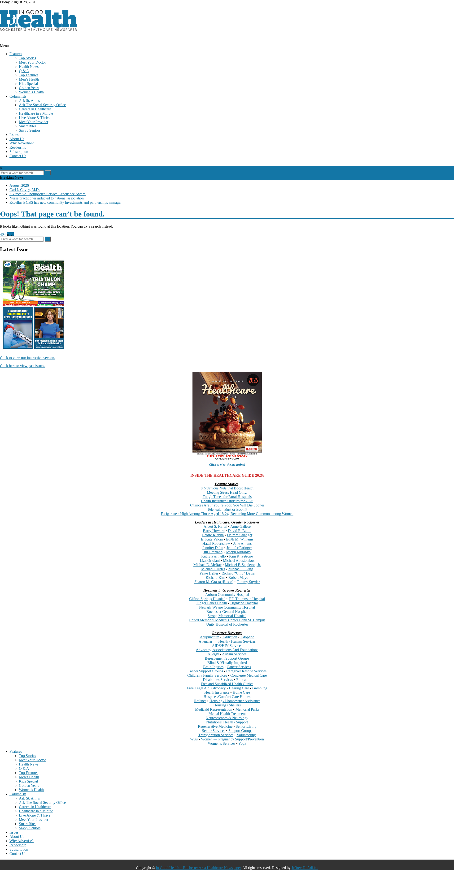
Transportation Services (215, 735)
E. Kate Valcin (212, 539)
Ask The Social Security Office (42, 105)
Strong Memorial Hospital (227, 616)
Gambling (259, 688)
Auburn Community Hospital (227, 595)
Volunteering (246, 735)
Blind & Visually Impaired (227, 663)
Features (15, 54)
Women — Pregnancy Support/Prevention (232, 739)
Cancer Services (239, 667)
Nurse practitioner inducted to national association (46, 198)
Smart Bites (27, 126)
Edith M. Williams (239, 539)
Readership (17, 147)
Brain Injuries (213, 667)
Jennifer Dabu (212, 548)
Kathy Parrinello (213, 556)
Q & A (24, 71)
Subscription (18, 152)
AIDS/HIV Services (227, 646)
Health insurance (216, 692)
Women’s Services (221, 743)
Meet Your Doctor (32, 62)
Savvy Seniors (29, 130)
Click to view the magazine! (227, 464)
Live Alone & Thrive (34, 118)
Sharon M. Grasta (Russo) (213, 582)
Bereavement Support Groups (227, 658)
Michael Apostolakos (238, 560)
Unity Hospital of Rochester (227, 624)
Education (243, 680)
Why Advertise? (21, 143)
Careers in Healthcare (35, 109)
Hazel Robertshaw (216, 543)
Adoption (247, 637)
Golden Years (29, 88)
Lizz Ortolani (210, 560)
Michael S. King (240, 569)
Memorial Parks (247, 709)
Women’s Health (31, 92)
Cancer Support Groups (205, 671)
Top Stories (27, 58)
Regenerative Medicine (215, 726)
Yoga (242, 743)
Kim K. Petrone (241, 556)
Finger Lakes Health (211, 603)
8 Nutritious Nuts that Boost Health (227, 488)
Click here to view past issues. (22, 366)
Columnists (17, 96)
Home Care (241, 692)
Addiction (229, 637)
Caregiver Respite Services (246, 671)
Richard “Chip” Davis (238, 573)
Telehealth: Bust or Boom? (227, 509)
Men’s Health (29, 79)
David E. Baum (239, 531)
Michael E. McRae (207, 565)
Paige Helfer (209, 573)
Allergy (213, 654)
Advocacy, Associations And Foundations (227, 650)
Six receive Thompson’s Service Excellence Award (47, 194)
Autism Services (234, 654)
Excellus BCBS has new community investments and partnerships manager (65, 202)
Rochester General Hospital (227, 612)
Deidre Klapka (213, 535)
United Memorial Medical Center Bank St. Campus (227, 620)
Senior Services (213, 731)
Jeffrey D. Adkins (305, 868)
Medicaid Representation (213, 709)
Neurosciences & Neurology (227, 718)
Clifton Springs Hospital (207, 599)
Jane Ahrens (242, 543)
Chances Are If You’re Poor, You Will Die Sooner (227, 505)
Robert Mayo (238, 577)
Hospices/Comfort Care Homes (227, 697)
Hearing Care (239, 688)
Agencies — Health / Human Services (227, 641)
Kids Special (28, 84)
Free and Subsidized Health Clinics (227, 684)
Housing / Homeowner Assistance (235, 701)
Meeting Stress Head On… (227, 492)
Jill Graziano (213, 552)
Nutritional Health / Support (227, 722)
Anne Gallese (240, 526)
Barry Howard (214, 531)
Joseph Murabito (238, 552)
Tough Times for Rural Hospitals (227, 497)
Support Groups (240, 731)
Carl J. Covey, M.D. (24, 190)
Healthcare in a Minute (36, 113)
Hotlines (200, 701)
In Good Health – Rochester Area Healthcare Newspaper (198, 868)
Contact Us (17, 156)
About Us (16, 139)
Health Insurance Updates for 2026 (227, 501)
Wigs (194, 739)
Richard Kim (215, 577)
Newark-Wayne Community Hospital (227, 607)
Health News (29, 67)
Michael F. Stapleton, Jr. (243, 565)
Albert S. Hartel (215, 526)
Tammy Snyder (248, 582)
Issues (13, 135)
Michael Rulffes (213, 569)
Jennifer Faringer (239, 548)
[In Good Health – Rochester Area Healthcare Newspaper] (1, 41)
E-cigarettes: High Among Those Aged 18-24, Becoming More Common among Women (227, 514)
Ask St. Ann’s (29, 101)
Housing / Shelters (227, 705)
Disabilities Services (218, 680)
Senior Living (246, 726)
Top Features (28, 75)
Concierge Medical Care (248, 675)
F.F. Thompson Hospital (247, 599)
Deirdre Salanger (239, 535)
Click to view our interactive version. (27, 358)
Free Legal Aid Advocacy (206, 688)
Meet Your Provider (33, 122)
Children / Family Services (207, 675)
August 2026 (19, 185)
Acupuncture (209, 637)
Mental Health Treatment (227, 714)
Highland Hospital (244, 603)
